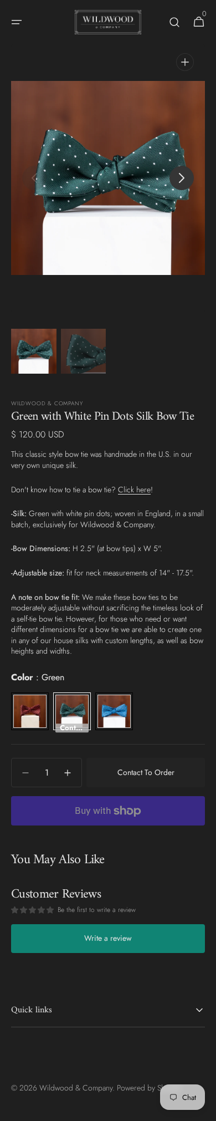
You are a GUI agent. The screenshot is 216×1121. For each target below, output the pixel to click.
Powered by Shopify (149, 1087)
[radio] (30, 711)
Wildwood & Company (75, 1087)
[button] (16, 22)
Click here (134, 489)
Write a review (108, 938)
